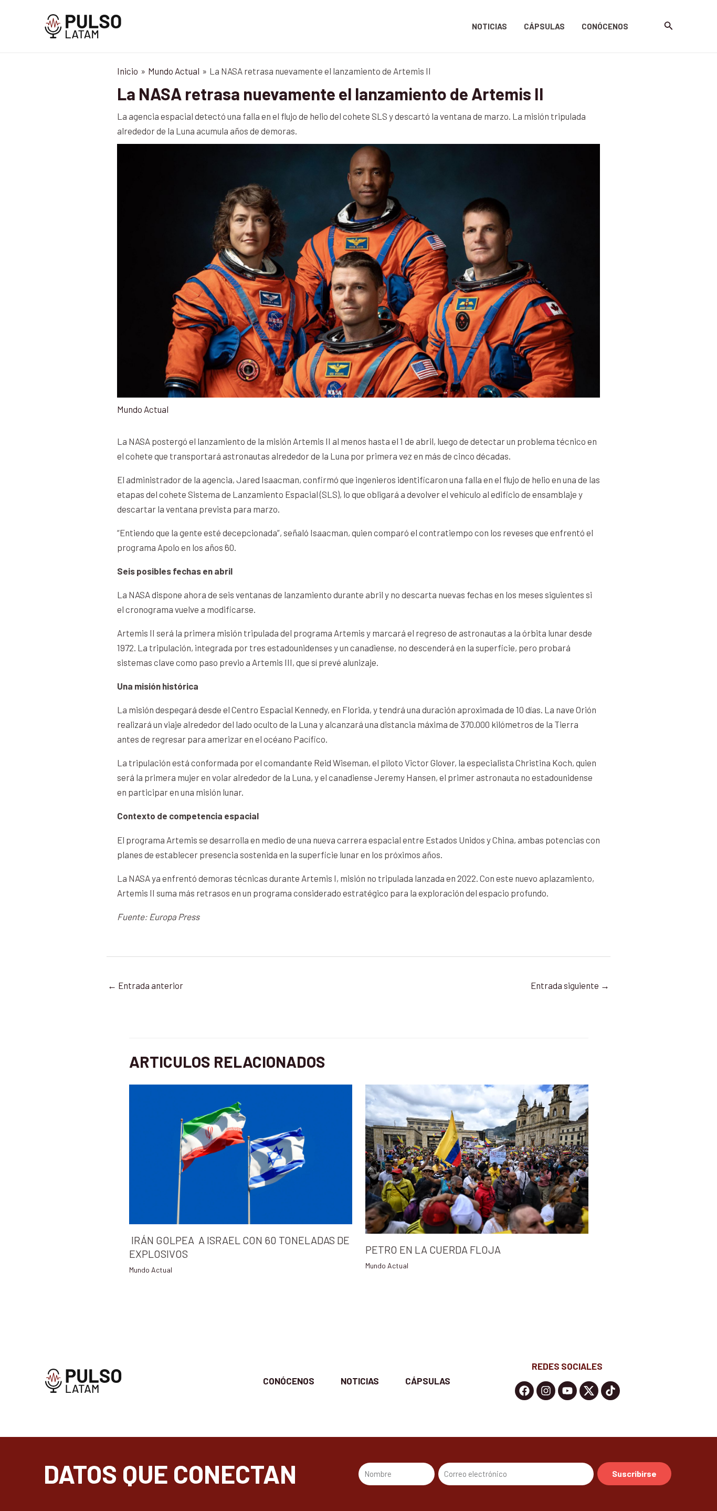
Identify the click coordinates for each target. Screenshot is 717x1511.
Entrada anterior (145, 985)
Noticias (489, 26)
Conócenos (605, 26)
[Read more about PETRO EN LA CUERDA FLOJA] (476, 1157)
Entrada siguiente (570, 985)
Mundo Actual (142, 409)
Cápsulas (544, 26)
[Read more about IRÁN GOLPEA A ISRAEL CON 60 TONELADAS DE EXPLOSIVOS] (240, 1153)
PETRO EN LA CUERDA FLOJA (433, 1249)
